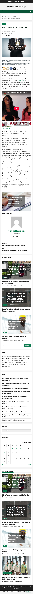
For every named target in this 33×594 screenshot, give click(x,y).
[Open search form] (30, 11)
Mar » (29, 464)
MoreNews (24, 587)
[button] (2, 11)
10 (20, 452)
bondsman (21, 81)
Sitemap (28, 591)
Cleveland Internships (16, 6)
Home (4, 24)
